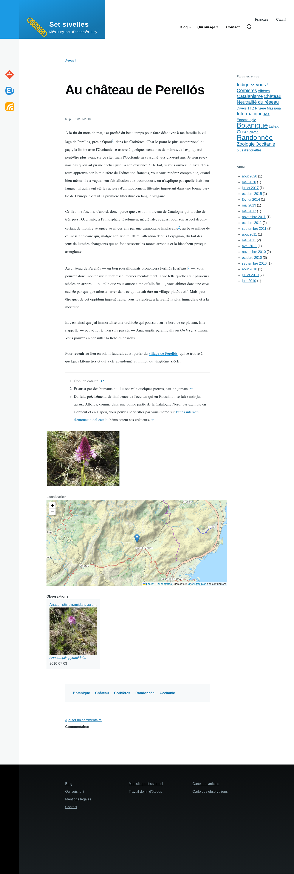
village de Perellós (163, 353)
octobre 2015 (252, 194)
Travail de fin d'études (145, 791)
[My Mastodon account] (9, 91)
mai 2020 (249, 182)
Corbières (122, 693)
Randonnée (145, 693)
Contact (71, 807)
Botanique (81, 693)
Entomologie (246, 120)
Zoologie (246, 144)
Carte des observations (210, 791)
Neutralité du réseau (258, 102)
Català (281, 19)
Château (102, 693)
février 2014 (251, 199)
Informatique (250, 113)
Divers (242, 108)
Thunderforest (164, 584)
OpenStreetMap (197, 584)
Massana (274, 108)
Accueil (70, 60)
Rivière (260, 108)
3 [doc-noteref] (188, 267)
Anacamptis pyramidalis (68, 658)
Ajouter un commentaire (83, 720)
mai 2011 (249, 240)
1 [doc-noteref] (113, 140)
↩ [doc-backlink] (102, 380)
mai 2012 (249, 211)
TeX (266, 114)
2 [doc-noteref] (179, 227)
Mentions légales (78, 799)
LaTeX (274, 126)
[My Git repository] (9, 74)
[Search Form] (249, 27)
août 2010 (249, 269)
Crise (242, 131)
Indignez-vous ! (252, 84)
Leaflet (149, 584)
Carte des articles (205, 784)
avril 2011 (249, 246)
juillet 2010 (250, 275)
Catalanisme (250, 96)
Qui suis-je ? (74, 791)
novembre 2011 (254, 217)
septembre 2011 (254, 228)
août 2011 (249, 234)
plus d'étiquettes (249, 150)
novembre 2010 (254, 252)
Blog (68, 784)
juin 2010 (249, 281)
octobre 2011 (252, 223)
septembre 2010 (254, 263)
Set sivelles (69, 24)
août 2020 (249, 176)
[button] (83, 458)
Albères (264, 91)
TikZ (251, 108)
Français (261, 19)
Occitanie (167, 693)
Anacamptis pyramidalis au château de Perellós (86, 604)
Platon (253, 132)
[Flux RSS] (9, 106)
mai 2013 (249, 205)
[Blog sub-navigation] (192, 27)
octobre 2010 (252, 257)
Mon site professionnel (146, 784)
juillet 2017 (250, 188)
